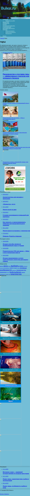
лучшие (15, 268)
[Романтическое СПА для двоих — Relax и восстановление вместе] (10, 116)
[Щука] (10, 402)
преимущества (21, 270)
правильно (14, 270)
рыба (12, 272)
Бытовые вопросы (9, 28)
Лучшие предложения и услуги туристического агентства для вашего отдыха (15, 133)
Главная (2, 38)
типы (9, 274)
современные (2, 274)
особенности (6, 270)
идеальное (25, 266)
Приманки (6, 23)
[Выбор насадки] (10, 307)
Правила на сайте (10, 20)
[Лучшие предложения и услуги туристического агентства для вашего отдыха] (10, 131)
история (1, 268)
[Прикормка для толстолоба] (10, 418)
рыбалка (17, 272)
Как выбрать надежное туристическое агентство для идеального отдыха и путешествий (16, 148)
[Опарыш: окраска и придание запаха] (10, 449)
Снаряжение (7, 27)
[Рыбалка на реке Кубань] (10, 434)
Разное (5, 29)
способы (6, 274)
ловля (11, 268)
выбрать (15, 266)
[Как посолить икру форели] (10, 354)
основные (23, 268)
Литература (9, 33)
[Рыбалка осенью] (10, 386)
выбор (9, 266)
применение (3, 272)
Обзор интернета (10, 31)
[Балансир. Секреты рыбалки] (10, 291)
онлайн (18, 268)
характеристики (16, 274)
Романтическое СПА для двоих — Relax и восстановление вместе (13, 118)
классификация (6, 268)
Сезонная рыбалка (9, 25)
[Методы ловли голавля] (10, 465)
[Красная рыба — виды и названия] (10, 323)
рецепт (8, 272)
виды (6, 266)
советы (23, 272)
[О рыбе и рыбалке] (8, 13)
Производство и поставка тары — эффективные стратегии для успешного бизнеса (16, 76)
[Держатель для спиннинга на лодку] (10, 339)
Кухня (5, 24)
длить (21, 266)
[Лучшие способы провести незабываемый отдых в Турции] (10, 102)
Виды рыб (6, 22)
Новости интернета (11, 32)
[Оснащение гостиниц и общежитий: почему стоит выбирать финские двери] (10, 160)
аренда (1, 266)
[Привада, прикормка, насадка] (10, 370)
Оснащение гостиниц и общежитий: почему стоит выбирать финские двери (15, 162)
